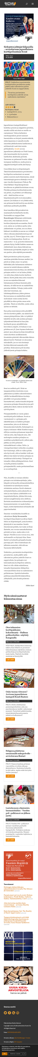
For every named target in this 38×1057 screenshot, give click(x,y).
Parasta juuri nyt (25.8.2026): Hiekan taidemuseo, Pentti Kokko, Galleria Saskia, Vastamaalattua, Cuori (18, 897)
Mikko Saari (9, 56)
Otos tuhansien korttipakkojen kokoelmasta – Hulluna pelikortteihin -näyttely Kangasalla (17, 632)
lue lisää (10, 659)
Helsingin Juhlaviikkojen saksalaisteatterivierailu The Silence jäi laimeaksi (18, 889)
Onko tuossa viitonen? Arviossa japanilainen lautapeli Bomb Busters (17, 694)
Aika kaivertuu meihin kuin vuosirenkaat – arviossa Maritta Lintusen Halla (16, 905)
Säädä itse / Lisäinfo (15, 1054)
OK (4, 1054)
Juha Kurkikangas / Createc (22, 1038)
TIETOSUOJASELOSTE (14, 1032)
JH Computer (18, 1042)
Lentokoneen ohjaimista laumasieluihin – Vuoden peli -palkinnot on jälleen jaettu (18, 812)
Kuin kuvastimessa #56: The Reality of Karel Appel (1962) (18, 912)
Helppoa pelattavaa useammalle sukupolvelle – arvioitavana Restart (18, 753)
